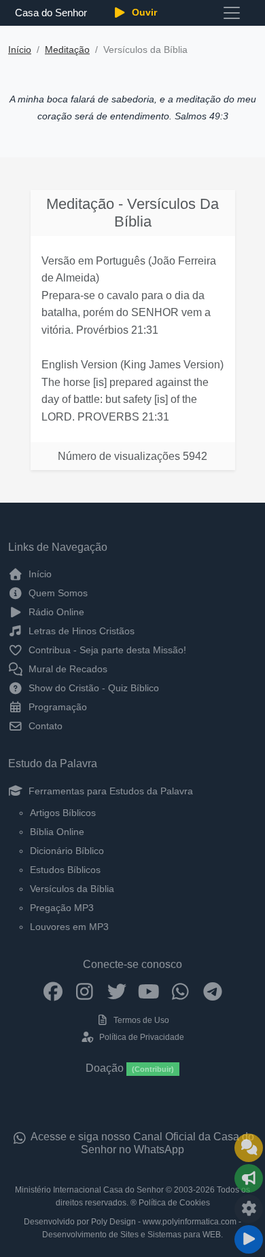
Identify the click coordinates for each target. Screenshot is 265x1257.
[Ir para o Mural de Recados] (248, 1148)
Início (19, 50)
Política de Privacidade (140, 1037)
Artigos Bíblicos (63, 812)
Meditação (67, 50)
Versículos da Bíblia (72, 888)
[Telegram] (212, 991)
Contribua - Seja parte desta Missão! (106, 649)
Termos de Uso (140, 1020)
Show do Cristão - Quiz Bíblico (92, 687)
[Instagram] (84, 991)
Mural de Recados (66, 668)
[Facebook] (53, 991)
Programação (56, 706)
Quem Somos (57, 592)
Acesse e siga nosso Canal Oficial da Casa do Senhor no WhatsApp (141, 1143)
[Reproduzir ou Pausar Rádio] (248, 1239)
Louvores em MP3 (69, 926)
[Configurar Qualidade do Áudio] (248, 1209)
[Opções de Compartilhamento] (248, 1178)
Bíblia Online (57, 831)
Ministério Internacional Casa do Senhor (89, 1190)
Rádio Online (55, 611)
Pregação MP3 (62, 907)
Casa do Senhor (50, 12)
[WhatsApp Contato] (180, 991)
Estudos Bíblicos (65, 869)
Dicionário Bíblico (67, 850)
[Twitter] (116, 991)
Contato (44, 725)
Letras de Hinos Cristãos (80, 630)
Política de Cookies (174, 1202)
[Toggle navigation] (231, 13)
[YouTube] (148, 991)
